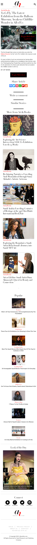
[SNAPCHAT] (7, 502)
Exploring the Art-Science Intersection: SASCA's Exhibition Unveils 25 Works (17, 142)
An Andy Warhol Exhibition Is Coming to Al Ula (18, 439)
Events (18, 438)
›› (18, 288)
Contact (25, 528)
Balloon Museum (5, 54)
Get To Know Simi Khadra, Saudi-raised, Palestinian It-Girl (18, 386)
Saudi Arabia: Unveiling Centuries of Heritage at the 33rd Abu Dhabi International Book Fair (18, 211)
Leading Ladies (18, 347)
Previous (5, 470)
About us (13, 528)
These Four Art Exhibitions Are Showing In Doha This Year (18, 331)
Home (11, 526)
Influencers (18, 384)
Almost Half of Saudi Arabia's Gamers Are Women (19, 422)
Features (18, 310)
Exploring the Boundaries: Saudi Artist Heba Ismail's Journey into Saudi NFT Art (17, 245)
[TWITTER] (22, 502)
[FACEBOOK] (15, 502)
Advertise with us (19, 530)
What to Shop (18, 402)
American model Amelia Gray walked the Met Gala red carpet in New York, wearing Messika (18, 487)
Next (31, 470)
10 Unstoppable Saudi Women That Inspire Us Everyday (18, 368)
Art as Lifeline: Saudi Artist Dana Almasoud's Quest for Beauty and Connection (17, 280)
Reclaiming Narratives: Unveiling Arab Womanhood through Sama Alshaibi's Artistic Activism (17, 176)
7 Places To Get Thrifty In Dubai (18, 404)
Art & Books (7, 137)
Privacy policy (23, 526)
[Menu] (2, 4)
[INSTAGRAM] (29, 502)
